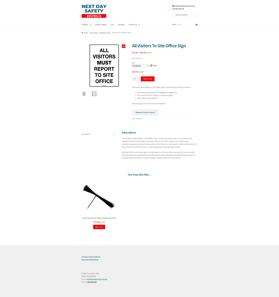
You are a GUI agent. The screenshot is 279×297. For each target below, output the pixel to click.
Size (133, 63)
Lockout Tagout (101, 24)
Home (86, 33)
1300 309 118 (179, 9)
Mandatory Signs (105, 33)
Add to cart (147, 79)
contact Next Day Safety (171, 158)
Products (85, 24)
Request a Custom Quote (145, 112)
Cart (112, 24)
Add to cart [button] (99, 227)
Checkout (121, 24)
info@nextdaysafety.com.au (184, 6)
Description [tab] (86, 134)
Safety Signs (94, 33)
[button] (123, 46)
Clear (155, 65)
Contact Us (133, 24)
